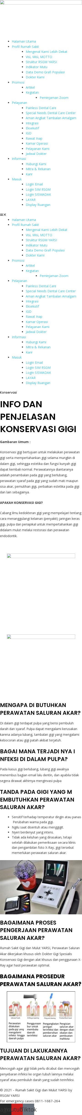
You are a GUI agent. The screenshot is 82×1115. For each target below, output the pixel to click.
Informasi (19, 158)
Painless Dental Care (41, 108)
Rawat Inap (34, 138)
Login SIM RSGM (38, 189)
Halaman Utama (24, 41)
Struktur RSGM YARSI (41, 62)
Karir (29, 174)
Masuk (17, 179)
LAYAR (31, 199)
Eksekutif (32, 128)
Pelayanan (19, 102)
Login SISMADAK (38, 194)
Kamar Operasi (37, 143)
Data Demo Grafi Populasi (45, 72)
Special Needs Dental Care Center (51, 113)
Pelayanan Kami (37, 148)
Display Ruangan (38, 204)
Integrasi (32, 123)
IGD (28, 133)
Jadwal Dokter (36, 153)
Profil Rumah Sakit (25, 46)
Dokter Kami (35, 77)
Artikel (30, 87)
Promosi (18, 82)
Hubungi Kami (36, 164)
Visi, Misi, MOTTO (39, 57)
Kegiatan (32, 92)
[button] (41, 214)
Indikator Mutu (36, 67)
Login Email (34, 184)
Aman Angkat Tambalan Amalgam (51, 118)
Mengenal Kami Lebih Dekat (46, 51)
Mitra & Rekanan (38, 169)
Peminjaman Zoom (54, 97)
